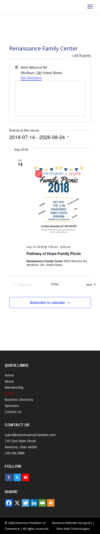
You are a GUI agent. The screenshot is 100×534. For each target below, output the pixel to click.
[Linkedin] (34, 503)
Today (55, 284)
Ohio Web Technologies (73, 529)
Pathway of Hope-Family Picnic (54, 253)
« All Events (81, 55)
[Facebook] (9, 503)
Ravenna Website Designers (72, 523)
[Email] (42, 503)
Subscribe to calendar (47, 302)
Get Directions (31, 77)
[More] (50, 503)
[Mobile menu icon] (90, 6)
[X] (17, 503)
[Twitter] (25, 503)
